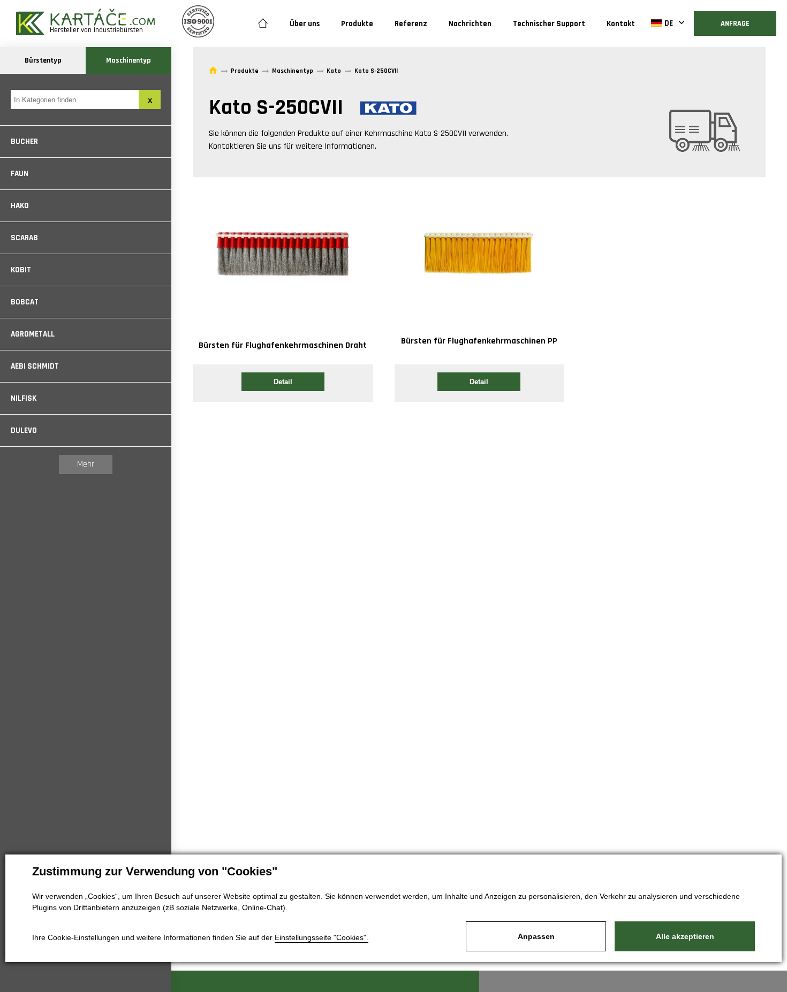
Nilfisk (23, 398)
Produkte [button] (357, 24)
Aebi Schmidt (35, 366)
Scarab (24, 238)
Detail (283, 382)
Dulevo (24, 430)
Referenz (411, 24)
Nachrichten (470, 24)
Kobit (21, 270)
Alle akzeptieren (685, 936)
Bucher (24, 141)
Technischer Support (549, 24)
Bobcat (25, 302)
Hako (20, 206)
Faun (19, 174)
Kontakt (621, 24)
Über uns (305, 24)
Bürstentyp (43, 60)
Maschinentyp (128, 60)
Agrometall (33, 334)
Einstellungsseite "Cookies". (321, 937)
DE (668, 23)
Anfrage (735, 23)
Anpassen (536, 936)
